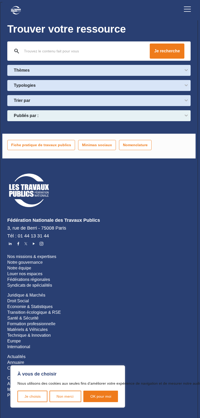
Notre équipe (19, 268)
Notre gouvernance (25, 262)
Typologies (25, 85)
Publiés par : (26, 115)
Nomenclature (135, 145)
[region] (67, 386)
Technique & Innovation (29, 335)
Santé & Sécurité (23, 318)
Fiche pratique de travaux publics (41, 145)
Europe (14, 341)
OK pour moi (100, 396)
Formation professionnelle (31, 324)
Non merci (65, 396)
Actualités (16, 356)
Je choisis (32, 396)
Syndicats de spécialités (29, 285)
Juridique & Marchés (26, 295)
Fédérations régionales (28, 279)
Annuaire (15, 362)
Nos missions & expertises (31, 256)
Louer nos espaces (24, 274)
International (18, 347)
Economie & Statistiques (30, 306)
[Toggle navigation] (187, 10)
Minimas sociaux (97, 145)
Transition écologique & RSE (34, 312)
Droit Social (18, 301)
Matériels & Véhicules (27, 329)
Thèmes (22, 70)
